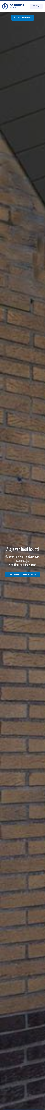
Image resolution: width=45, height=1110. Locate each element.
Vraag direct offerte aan (21, 574)
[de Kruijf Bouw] (13, 6)
